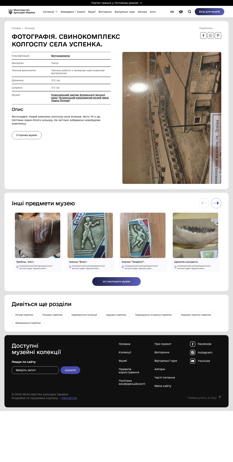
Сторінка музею (26, 135)
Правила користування (129, 371)
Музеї (123, 360)
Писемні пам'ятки (52, 315)
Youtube (204, 360)
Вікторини (161, 352)
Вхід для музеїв (209, 11)
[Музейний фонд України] (23, 11)
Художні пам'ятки (116, 315)
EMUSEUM (69, 398)
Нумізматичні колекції (84, 315)
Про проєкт (162, 343)
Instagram (205, 352)
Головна (124, 343)
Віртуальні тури (165, 360)
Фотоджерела (60, 55)
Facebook (204, 343)
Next (216, 203)
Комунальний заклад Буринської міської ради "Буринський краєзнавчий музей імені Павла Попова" (80, 97)
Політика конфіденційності (132, 382)
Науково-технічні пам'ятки (196, 315)
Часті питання (164, 377)
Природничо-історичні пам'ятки (153, 315)
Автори (159, 369)
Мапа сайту (162, 385)
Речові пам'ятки (24, 315)
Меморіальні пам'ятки (28, 323)
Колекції (125, 352)
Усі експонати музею (116, 281)
